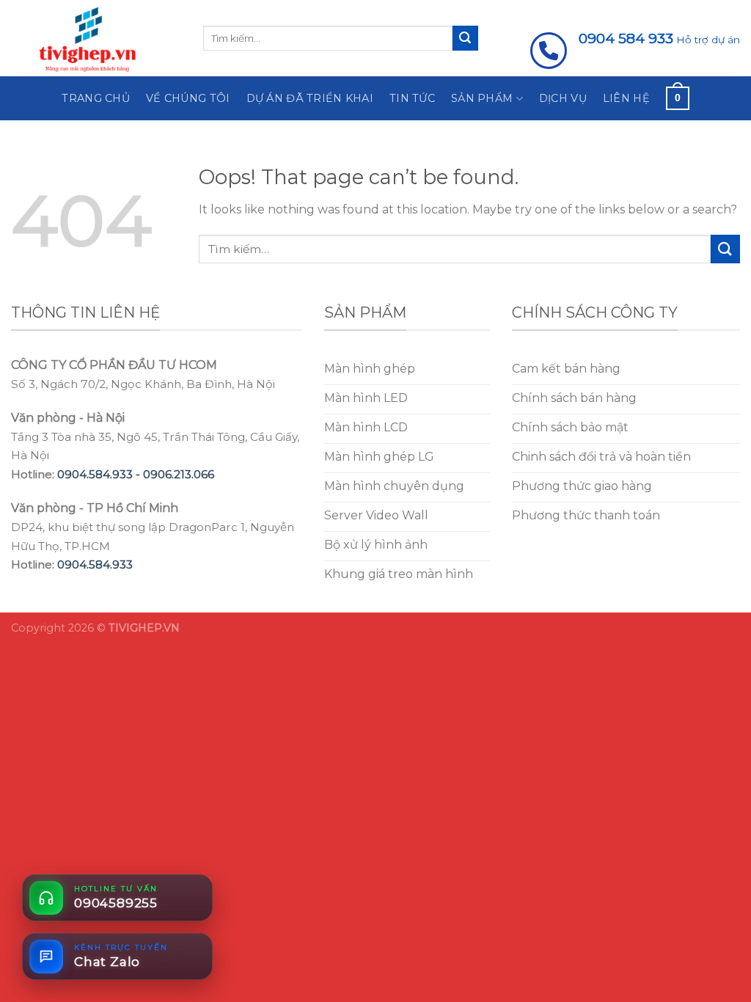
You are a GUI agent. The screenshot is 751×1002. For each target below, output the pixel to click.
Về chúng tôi (188, 98)
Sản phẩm (482, 98)
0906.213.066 (178, 474)
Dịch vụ (563, 98)
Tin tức (412, 98)
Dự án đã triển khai (309, 98)
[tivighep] (96, 38)
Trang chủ (96, 98)
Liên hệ (626, 98)
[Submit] (465, 38)
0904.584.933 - (100, 474)
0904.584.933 (95, 564)
